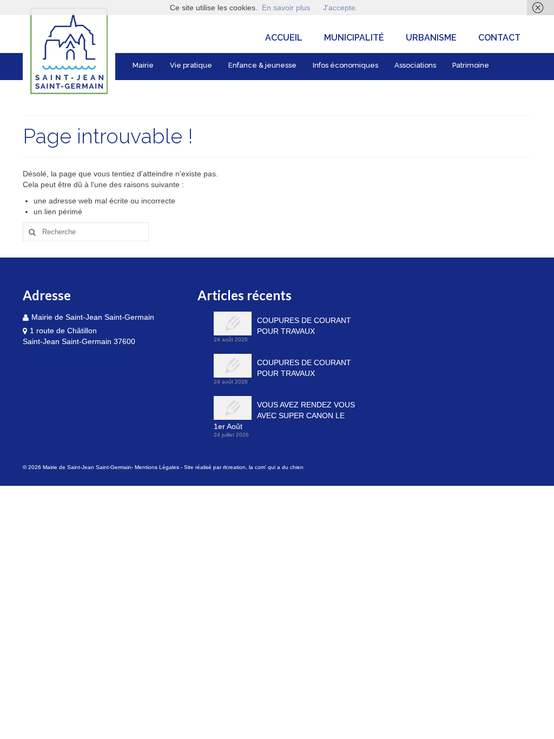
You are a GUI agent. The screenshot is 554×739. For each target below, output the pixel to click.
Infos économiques (345, 65)
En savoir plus (286, 7)
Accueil (283, 37)
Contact (499, 37)
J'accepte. (340, 7)
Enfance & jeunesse (262, 65)
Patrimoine (470, 65)
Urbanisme (431, 37)
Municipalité (354, 37)
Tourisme (149, 89)
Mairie (143, 65)
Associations (415, 65)
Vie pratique (191, 65)
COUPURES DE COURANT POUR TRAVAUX (304, 325)
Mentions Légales (157, 467)
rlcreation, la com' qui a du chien (263, 467)
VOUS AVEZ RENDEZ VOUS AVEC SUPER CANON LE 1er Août (284, 415)
